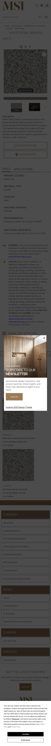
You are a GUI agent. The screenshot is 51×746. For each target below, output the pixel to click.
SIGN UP (14, 396)
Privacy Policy (15, 727)
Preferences (25, 740)
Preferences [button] (15, 719)
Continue (25, 734)
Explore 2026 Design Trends (19, 407)
